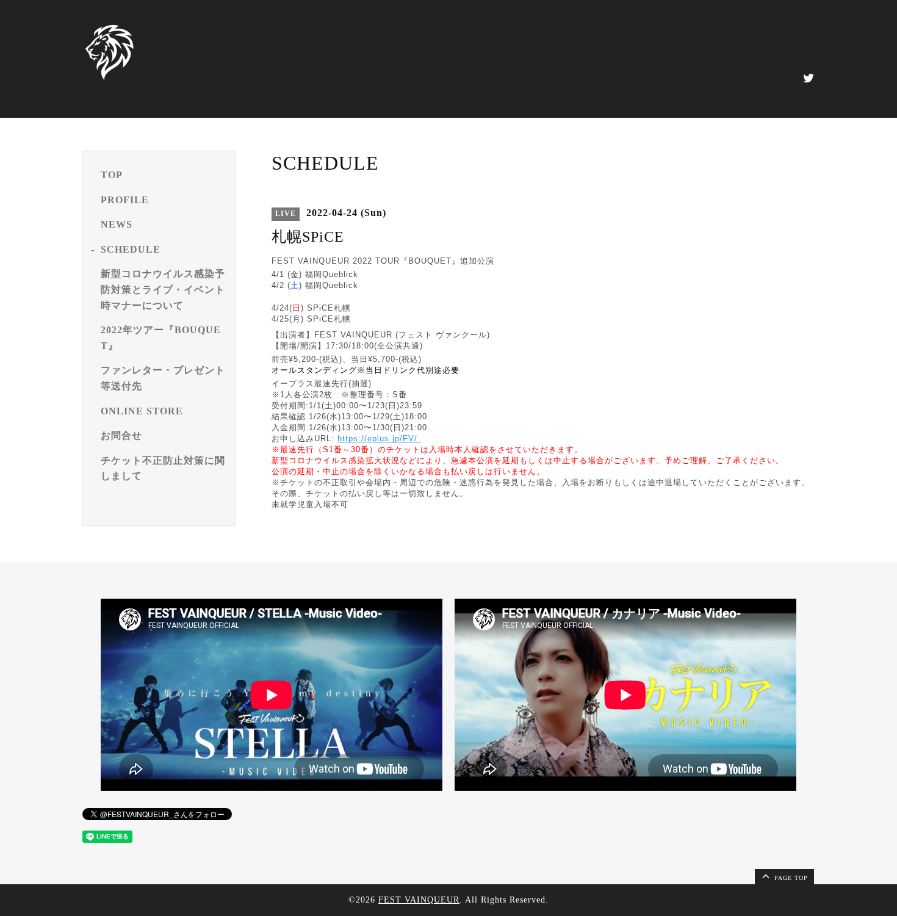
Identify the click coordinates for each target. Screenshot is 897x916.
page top (790, 878)
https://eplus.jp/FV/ (378, 438)
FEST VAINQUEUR (418, 899)
